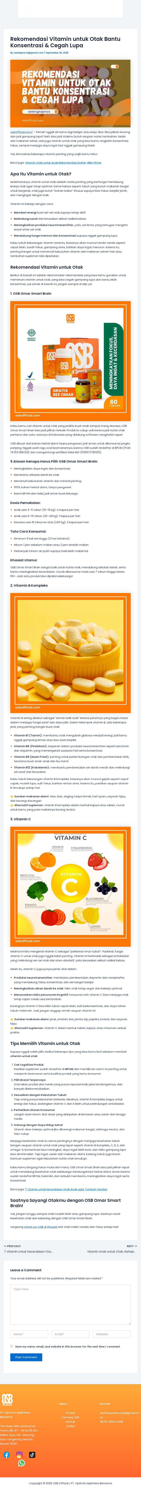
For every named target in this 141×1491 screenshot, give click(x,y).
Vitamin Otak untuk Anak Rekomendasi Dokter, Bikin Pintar (63, 163)
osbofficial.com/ (21, 132)
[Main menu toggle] (115, 9)
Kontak (70, 1422)
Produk (70, 1413)
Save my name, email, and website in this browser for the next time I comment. (67, 1346)
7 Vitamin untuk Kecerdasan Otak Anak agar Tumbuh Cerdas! (66, 1189)
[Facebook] (6, 1455)
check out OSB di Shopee (40, 1227)
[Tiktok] (32, 1455)
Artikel (70, 1426)
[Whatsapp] (21, 1463)
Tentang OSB (70, 1417)
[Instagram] (19, 1455)
